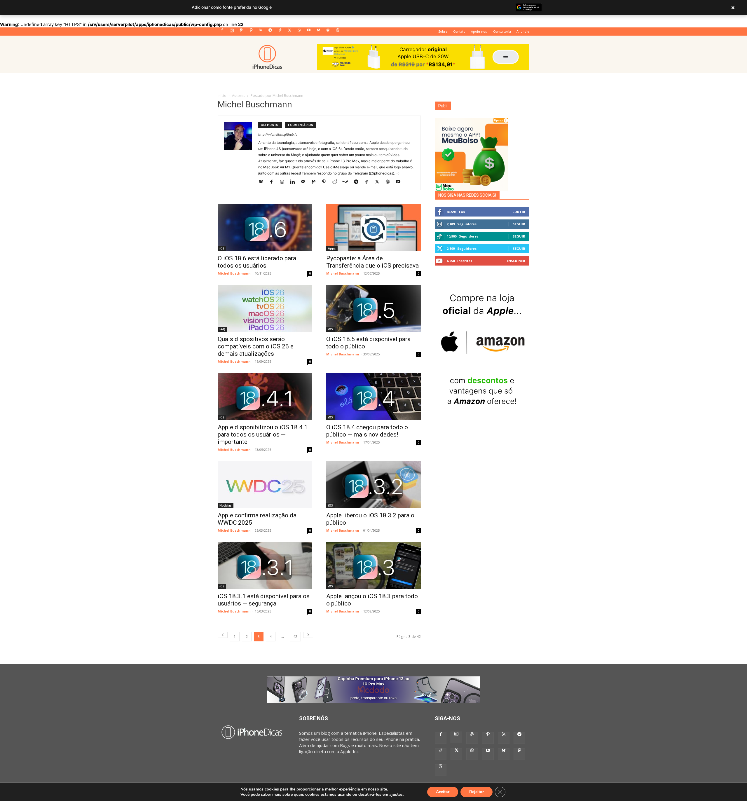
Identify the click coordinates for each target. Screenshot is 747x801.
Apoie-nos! (479, 31)
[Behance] (263, 181)
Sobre (443, 31)
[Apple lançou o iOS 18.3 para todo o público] (373, 565)
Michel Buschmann (234, 273)
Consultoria (502, 31)
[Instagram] (231, 31)
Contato (459, 31)
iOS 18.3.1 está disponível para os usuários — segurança (264, 600)
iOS (221, 248)
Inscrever (516, 261)
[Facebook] (222, 31)
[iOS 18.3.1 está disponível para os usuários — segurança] (265, 565)
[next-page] (308, 635)
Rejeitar (476, 792)
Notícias (225, 505)
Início (222, 95)
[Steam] (347, 181)
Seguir (519, 224)
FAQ (222, 329)
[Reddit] (336, 181)
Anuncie (522, 31)
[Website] (390, 181)
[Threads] (337, 31)
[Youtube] (308, 31)
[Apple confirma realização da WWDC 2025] (265, 484)
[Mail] (305, 181)
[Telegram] (270, 31)
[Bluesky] (318, 31)
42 (295, 636)
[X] (289, 31)
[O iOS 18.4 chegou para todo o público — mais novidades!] (373, 396)
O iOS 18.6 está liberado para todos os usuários (257, 262)
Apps (332, 248)
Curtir (518, 212)
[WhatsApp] (299, 31)
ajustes (396, 794)
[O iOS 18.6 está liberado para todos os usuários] (265, 227)
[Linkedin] (294, 181)
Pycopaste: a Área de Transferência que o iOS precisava (372, 262)
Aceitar (442, 792)
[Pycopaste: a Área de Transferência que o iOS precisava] (373, 227)
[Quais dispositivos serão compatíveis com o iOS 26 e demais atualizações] (265, 308)
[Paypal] (241, 31)
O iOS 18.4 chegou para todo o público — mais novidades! (367, 431)
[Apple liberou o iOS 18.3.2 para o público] (373, 484)
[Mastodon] (328, 31)
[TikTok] (279, 31)
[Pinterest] (251, 31)
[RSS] (260, 31)
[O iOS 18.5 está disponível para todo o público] (373, 308)
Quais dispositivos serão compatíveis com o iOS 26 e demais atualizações (256, 346)
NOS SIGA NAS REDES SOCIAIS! (467, 195)
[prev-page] (223, 635)
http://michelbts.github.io (278, 134)
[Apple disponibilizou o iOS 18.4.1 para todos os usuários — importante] (265, 396)
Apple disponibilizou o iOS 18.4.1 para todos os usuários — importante (263, 434)
